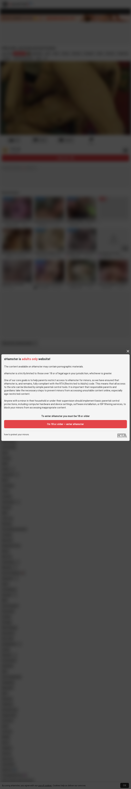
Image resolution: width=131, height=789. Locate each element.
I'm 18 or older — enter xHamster (65, 424)
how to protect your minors (16, 435)
